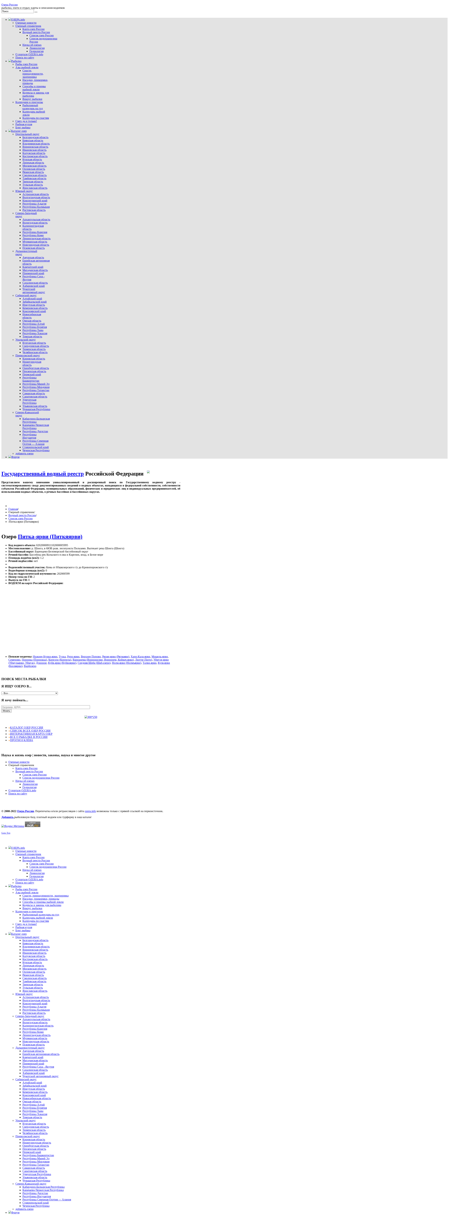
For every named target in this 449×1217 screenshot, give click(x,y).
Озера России (9, 4)
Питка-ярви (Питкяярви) (50, 536)
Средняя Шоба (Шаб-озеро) (94, 662)
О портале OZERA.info (22, 790)
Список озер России (20, 518)
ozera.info (90, 811)
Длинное (41, 662)
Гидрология (29, 787)
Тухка (62, 656)
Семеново (14, 659)
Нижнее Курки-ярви (45, 656)
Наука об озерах (25, 780)
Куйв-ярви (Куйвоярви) (62, 662)
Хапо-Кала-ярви (140, 656)
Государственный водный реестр (42, 473)
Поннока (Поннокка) (34, 659)
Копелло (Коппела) (59, 659)
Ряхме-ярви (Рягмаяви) (115, 656)
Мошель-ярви (160, 656)
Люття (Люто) (143, 659)
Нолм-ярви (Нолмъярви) (126, 662)
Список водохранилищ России (40, 777)
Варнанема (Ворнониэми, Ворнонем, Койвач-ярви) (103, 659)
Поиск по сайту (17, 793)
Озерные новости (18, 761)
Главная (13, 508)
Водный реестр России (22, 515)
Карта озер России (26, 768)
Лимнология (30, 784)
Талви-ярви (149, 662)
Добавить (7, 817)
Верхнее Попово (91, 656)
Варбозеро (30, 666)
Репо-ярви (73, 656)
